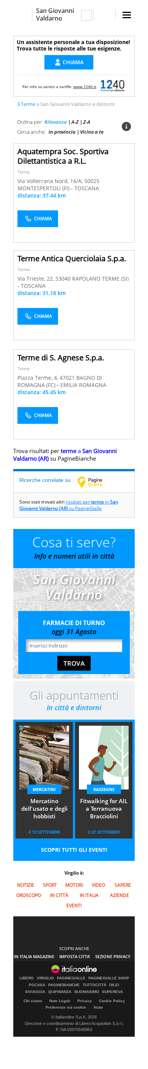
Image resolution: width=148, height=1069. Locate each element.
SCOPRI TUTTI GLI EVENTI (74, 849)
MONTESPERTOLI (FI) (44, 188)
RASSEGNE (104, 789)
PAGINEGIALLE (71, 978)
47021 (67, 377)
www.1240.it (84, 86)
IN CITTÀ (59, 895)
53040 (63, 278)
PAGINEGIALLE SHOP (108, 978)
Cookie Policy (112, 1001)
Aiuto (98, 1007)
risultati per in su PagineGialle (68, 505)
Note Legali (59, 1001)
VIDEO (98, 885)
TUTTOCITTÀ (94, 985)
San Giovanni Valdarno (55, 14)
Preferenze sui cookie (66, 1007)
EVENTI (74, 905)
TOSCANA (86, 188)
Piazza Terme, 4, (38, 377)
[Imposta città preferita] (22, 15)
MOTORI (74, 885)
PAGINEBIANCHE (64, 985)
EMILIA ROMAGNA (83, 384)
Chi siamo (33, 1001)
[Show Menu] (127, 15)
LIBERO (26, 978)
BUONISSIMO (86, 992)
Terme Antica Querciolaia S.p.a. (71, 258)
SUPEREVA (112, 992)
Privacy (84, 1001)
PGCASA (37, 985)
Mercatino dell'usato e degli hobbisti (44, 808)
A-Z (75, 121)
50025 (91, 181)
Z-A (86, 121)
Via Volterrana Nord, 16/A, (50, 181)
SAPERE (123, 885)
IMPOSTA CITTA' (74, 956)
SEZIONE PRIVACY (113, 956)
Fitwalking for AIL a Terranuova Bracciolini (104, 808)
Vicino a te (92, 131)
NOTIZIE (25, 885)
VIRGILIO (45, 978)
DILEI (114, 985)
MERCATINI (44, 789)
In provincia (62, 131)
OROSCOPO (28, 895)
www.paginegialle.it (95, 482)
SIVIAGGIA (35, 992)
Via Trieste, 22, (36, 278)
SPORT (50, 885)
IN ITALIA (89, 895)
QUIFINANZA (59, 992)
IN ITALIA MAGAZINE (34, 956)
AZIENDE (119, 895)
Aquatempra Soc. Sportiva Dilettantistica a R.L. (63, 156)
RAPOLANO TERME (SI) (100, 278)
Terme (23, 172)
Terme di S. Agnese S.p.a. (60, 357)
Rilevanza (55, 121)
